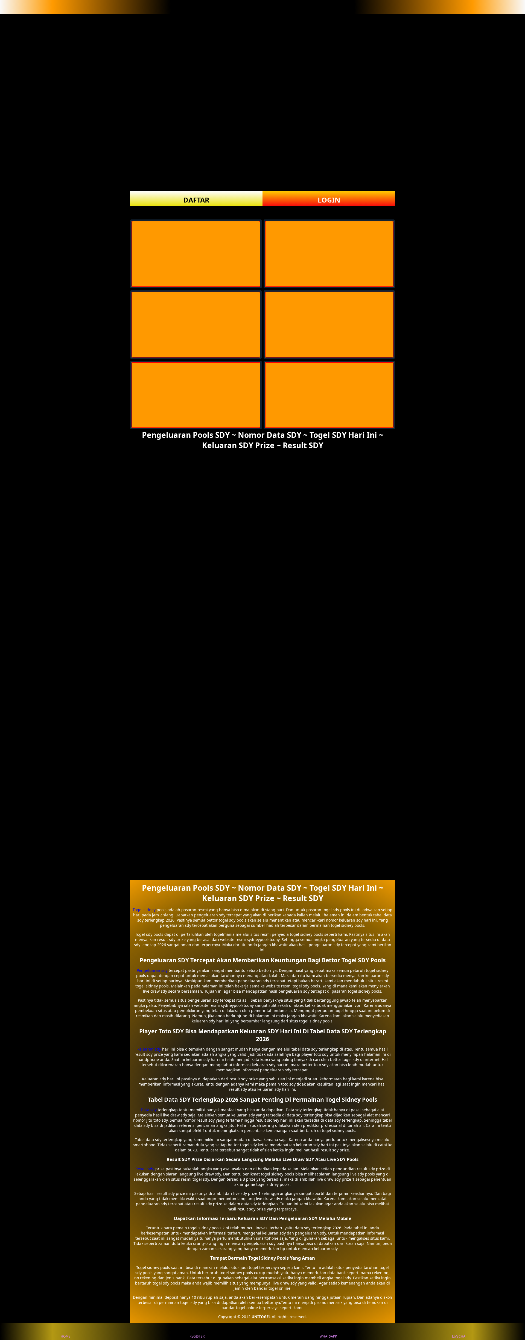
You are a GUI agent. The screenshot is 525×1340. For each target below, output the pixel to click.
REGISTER (197, 1336)
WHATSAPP (328, 1336)
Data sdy (149, 1109)
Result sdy (144, 1168)
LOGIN (329, 199)
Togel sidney (144, 909)
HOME (66, 1336)
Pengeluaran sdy (152, 970)
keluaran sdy (149, 1049)
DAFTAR (196, 199)
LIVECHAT (459, 1336)
